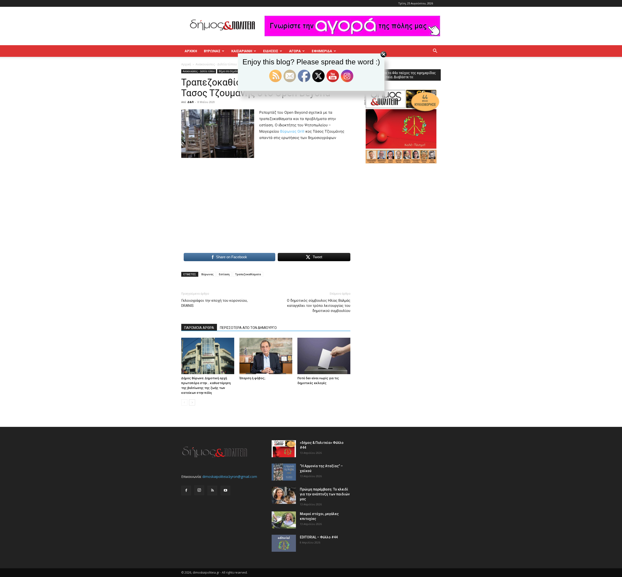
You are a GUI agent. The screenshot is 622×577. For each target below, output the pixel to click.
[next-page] (192, 402)
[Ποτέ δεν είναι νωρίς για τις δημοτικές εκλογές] (323, 356)
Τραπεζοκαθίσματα (248, 274)
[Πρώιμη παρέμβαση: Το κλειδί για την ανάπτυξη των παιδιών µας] (284, 495)
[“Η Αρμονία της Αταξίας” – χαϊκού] (284, 472)
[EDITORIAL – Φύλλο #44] (284, 543)
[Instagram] (199, 490)
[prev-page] (184, 402)
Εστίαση (224, 274)
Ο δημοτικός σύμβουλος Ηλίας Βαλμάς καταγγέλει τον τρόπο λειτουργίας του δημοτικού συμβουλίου (318, 305)
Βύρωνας (207, 274)
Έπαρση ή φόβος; (252, 378)
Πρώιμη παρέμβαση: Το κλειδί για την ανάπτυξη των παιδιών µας (325, 494)
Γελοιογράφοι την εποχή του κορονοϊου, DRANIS (214, 303)
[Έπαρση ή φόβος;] (265, 356)
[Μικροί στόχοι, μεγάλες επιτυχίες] (284, 519)
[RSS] (212, 490)
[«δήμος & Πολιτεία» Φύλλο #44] (284, 448)
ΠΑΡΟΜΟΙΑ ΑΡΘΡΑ (199, 328)
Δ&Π (190, 102)
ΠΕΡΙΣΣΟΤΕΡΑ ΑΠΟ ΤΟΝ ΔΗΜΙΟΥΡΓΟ (248, 328)
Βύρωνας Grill (292, 131)
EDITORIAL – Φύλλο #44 (319, 537)
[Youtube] (225, 490)
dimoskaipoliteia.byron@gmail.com (229, 476)
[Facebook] (186, 490)
